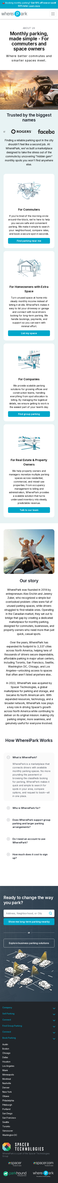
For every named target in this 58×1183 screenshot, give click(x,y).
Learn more (34, 6)
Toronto (6, 1126)
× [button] (55, 2)
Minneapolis (8, 1074)
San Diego (7, 1113)
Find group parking (29, 414)
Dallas (5, 1057)
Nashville (6, 1083)
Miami (5, 1070)
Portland (6, 1109)
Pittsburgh (7, 1105)
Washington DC (9, 1135)
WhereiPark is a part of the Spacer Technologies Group (26, 1154)
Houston (6, 1061)
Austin (5, 1044)
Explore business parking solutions (29, 943)
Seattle (5, 1122)
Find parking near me (29, 240)
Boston (5, 1048)
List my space (29, 333)
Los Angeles (8, 1066)
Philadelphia (8, 1100)
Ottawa (5, 1096)
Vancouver (7, 1130)
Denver (6, 1087)
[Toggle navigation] (53, 14)
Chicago (6, 1053)
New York (7, 1092)
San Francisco (9, 1117)
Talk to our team (29, 510)
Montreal (6, 1079)
